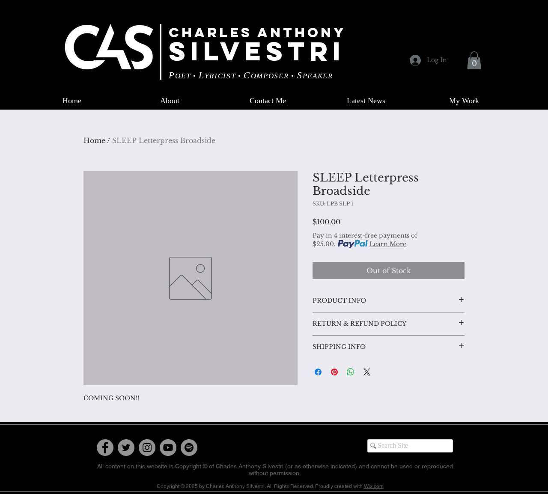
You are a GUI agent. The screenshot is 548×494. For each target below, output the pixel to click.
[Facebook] (105, 447)
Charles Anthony (257, 32)
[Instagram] (147, 447)
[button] (474, 60)
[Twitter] (126, 447)
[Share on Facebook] (318, 372)
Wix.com (374, 486)
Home (94, 140)
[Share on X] (367, 372)
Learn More (387, 244)
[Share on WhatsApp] (350, 372)
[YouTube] (168, 447)
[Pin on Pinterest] (334, 372)
